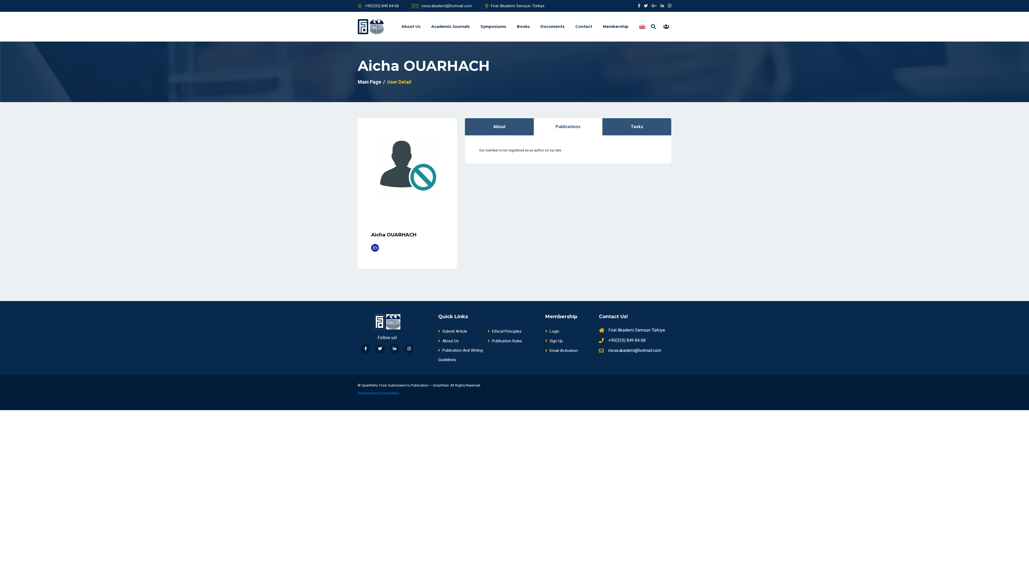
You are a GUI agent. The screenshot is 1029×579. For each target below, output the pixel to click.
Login (554, 331)
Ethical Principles (506, 331)
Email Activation (564, 350)
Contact (583, 26)
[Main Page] (371, 26)
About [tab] (499, 126)
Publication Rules (507, 341)
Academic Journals (450, 26)
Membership (615, 26)
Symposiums (493, 26)
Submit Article (454, 331)
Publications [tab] (567, 126)
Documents (552, 26)
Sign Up (556, 341)
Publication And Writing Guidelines (460, 355)
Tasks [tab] (637, 126)
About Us (410, 26)
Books (523, 26)
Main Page (369, 82)
